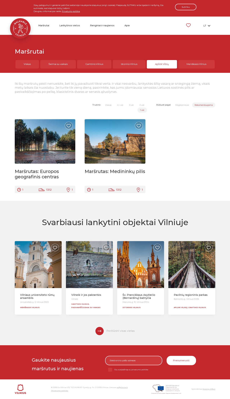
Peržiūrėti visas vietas (120, 330)
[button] (69, 141)
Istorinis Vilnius (129, 64)
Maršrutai (43, 25)
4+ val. (120, 105)
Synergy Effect (209, 389)
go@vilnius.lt (122, 387)
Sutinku (186, 7)
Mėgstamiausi (182, 105)
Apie (127, 25)
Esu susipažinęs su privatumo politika (131, 370)
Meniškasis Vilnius (196, 64)
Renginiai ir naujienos (102, 25)
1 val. (142, 110)
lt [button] (205, 25)
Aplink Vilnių (162, 64)
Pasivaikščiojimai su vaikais (85, 307)
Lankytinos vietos (69, 25)
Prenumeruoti (181, 360)
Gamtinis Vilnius (94, 64)
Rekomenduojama (204, 105)
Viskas (27, 64)
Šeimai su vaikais (58, 64)
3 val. (131, 105)
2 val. (141, 105)
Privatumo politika (71, 11)
